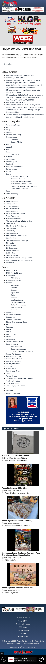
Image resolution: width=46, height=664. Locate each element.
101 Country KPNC (13, 209)
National (9, 157)
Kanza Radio (11, 245)
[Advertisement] (23, 9)
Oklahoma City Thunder (19, 176)
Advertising (15, 285)
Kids (7, 149)
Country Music (16, 142)
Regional (9, 164)
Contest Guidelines (13, 320)
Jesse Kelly (10, 231)
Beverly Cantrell (12, 201)
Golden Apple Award (18, 349)
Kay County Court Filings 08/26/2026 (20, 100)
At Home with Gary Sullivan (16, 236)
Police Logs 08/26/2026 (15, 102)
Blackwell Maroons (13, 315)
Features (9, 327)
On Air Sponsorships (18, 305)
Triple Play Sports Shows (15, 386)
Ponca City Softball (13, 356)
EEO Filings (23, 627)
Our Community (12, 344)
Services (14, 310)
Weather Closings (13, 393)
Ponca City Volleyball (14, 359)
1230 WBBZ (10, 275)
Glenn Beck (10, 223)
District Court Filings (14, 135)
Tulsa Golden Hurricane (19, 189)
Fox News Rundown (13, 218)
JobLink (9, 147)
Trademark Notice (13, 381)
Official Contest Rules (14, 342)
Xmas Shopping (12, 193)
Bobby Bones (11, 253)
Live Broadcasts (17, 300)
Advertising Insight (13, 125)
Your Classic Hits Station (15, 214)
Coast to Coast (12, 233)
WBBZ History (16, 278)
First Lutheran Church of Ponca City (19, 260)
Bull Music (10, 263)
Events (8, 144)
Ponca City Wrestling (14, 361)
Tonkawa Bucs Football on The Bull (19, 378)
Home (8, 329)
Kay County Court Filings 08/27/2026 (20, 75)
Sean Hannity (11, 228)
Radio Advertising (17, 307)
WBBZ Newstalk (12, 250)
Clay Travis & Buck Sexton (16, 226)
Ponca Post (15, 154)
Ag (7, 127)
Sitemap (9, 366)
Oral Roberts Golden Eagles (21, 184)
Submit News (11, 369)
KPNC (8, 337)
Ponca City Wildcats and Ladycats (24, 186)
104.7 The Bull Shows (14, 273)
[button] (41, 3)
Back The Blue (16, 346)
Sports (8, 174)
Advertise (10, 283)
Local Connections (18, 302)
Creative (14, 290)
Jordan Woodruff (12, 206)
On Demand (10, 159)
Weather (9, 391)
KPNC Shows (11, 339)
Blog (8, 130)
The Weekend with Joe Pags (17, 241)
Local (8, 152)
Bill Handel (10, 243)
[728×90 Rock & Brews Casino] (23, 652)
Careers (9, 132)
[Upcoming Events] (23, 442)
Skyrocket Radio (28, 647)
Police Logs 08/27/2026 (15, 78)
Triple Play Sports (13, 216)
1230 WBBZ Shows (13, 280)
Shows (8, 171)
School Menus (11, 169)
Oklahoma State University (21, 181)
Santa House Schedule (14, 166)
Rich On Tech (11, 238)
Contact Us (10, 317)
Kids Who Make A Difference (22, 351)
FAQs (13, 295)
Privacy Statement (13, 364)
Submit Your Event (13, 371)
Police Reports (12, 162)
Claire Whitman (12, 255)
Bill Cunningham (12, 248)
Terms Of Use (11, 376)
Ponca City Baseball (13, 354)
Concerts (14, 140)
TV (7, 388)
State (8, 191)
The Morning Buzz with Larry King (19, 221)
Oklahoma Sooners (18, 179)
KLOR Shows (11, 334)
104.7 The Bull (11, 270)
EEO (7, 324)
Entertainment (11, 137)
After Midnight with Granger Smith (19, 258)
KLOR (8, 332)
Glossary (14, 297)
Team (8, 373)
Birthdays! (10, 312)
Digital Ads (15, 293)
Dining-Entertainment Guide (16, 322)
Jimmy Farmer (11, 204)
